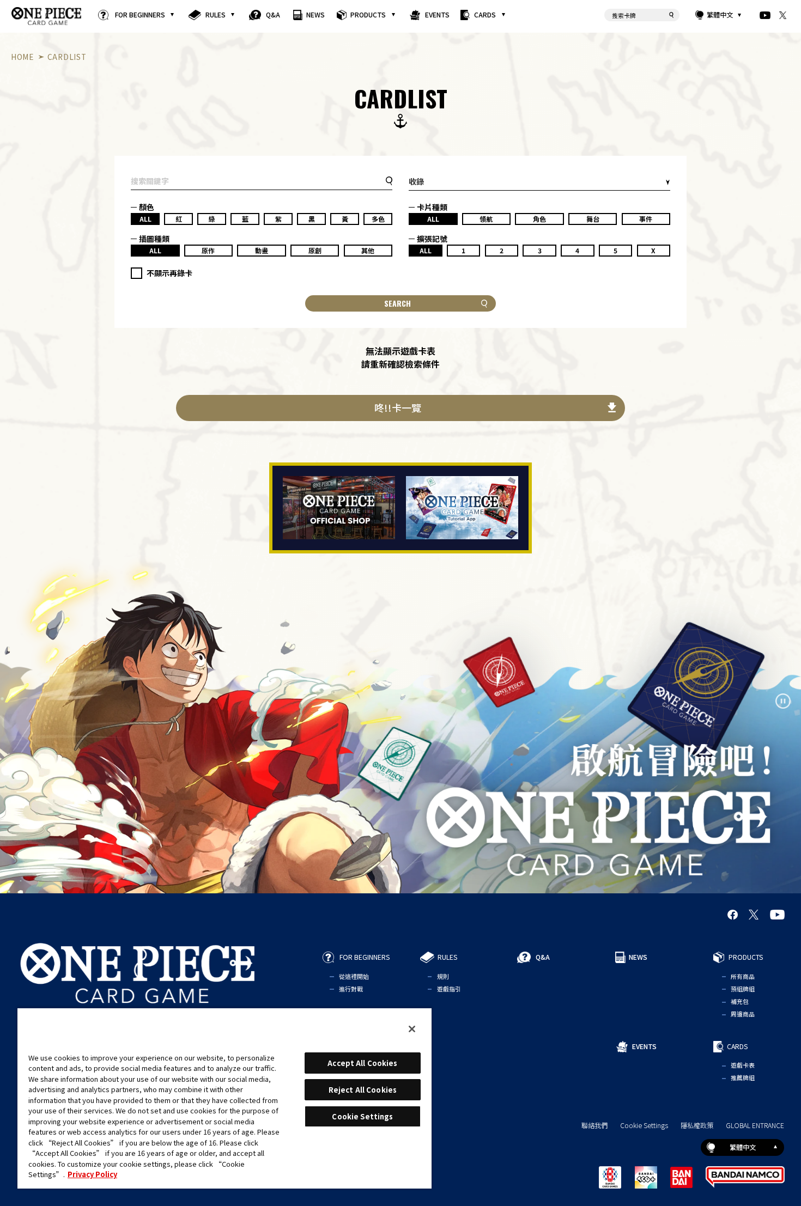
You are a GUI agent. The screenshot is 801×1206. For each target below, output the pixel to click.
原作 (208, 250)
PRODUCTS (368, 15)
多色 (378, 218)
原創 (314, 250)
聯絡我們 (594, 1125)
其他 (367, 250)
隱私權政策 (697, 1125)
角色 (539, 218)
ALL (145, 218)
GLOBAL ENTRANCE (755, 1125)
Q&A (273, 15)
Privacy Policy (92, 1174)
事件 (645, 218)
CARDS (485, 15)
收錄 (416, 181)
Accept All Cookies (362, 1063)
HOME (22, 56)
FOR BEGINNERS (140, 15)
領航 (486, 218)
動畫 (261, 250)
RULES (215, 15)
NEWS (315, 15)
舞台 (592, 218)
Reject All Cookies (363, 1090)
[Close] (412, 1029)
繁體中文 (720, 15)
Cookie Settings (644, 1125)
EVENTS (436, 15)
